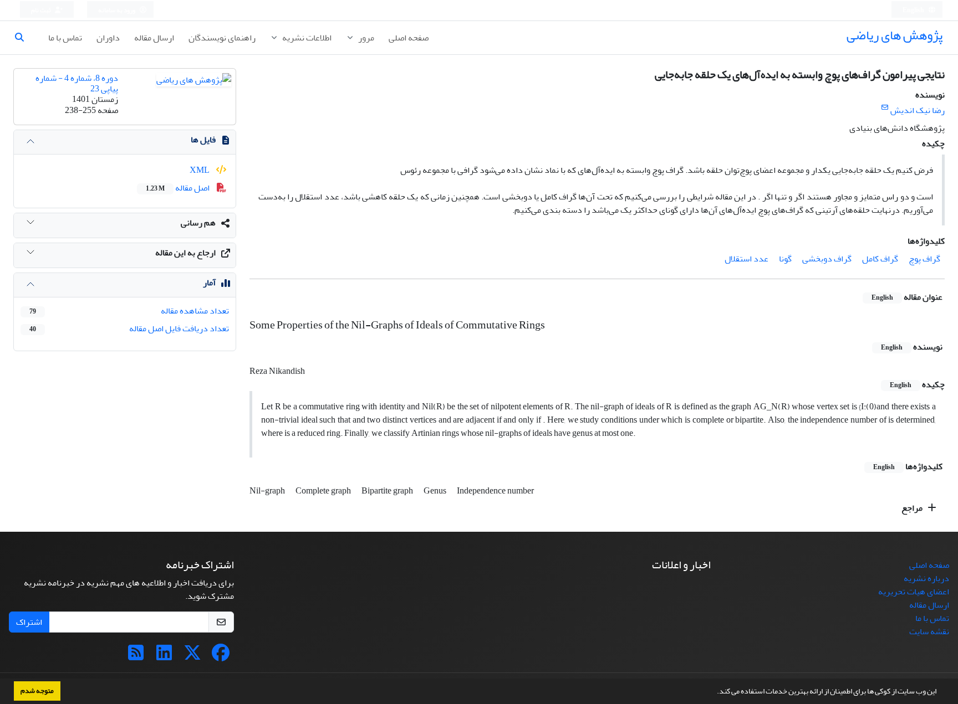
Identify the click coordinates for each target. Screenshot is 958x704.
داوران (108, 37)
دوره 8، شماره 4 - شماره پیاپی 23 (76, 83)
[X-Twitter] (192, 656)
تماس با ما (65, 37)
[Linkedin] (164, 656)
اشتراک (29, 622)
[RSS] (136, 656)
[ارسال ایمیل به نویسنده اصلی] (884, 107)
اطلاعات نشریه (306, 37)
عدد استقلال (746, 258)
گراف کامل (880, 258)
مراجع (912, 508)
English (914, 10)
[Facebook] (220, 656)
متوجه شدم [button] (37, 690)
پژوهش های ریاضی (894, 35)
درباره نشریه (926, 578)
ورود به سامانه (117, 10)
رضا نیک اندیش (917, 110)
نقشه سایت (929, 631)
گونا (785, 258)
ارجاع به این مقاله (185, 252)
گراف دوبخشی (827, 258)
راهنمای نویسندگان (222, 37)
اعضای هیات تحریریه (913, 591)
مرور (365, 37)
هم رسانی (198, 222)
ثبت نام (41, 10)
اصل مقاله (178, 187)
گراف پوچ (924, 258)
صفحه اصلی (409, 37)
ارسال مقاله (154, 37)
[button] (714, 692)
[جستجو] (24, 37)
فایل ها (203, 139)
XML (200, 170)
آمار (209, 282)
